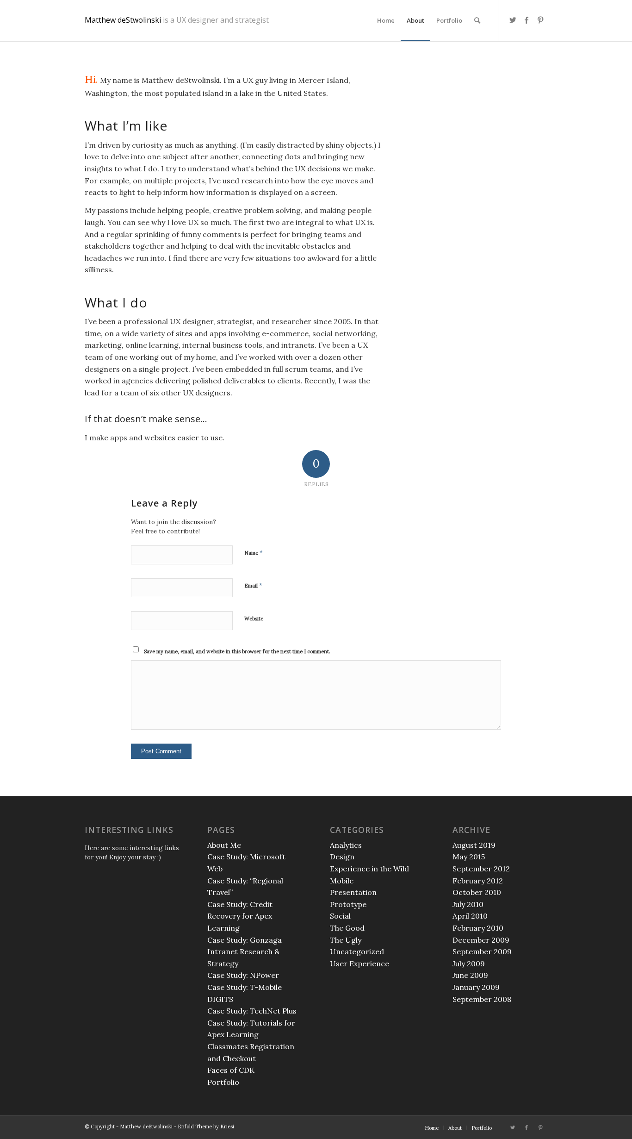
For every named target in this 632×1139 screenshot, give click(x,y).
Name (253, 553)
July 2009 (468, 963)
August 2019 (474, 845)
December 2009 (480, 940)
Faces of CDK (230, 1070)
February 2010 (477, 927)
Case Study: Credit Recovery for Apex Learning (240, 916)
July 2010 (467, 904)
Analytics (346, 845)
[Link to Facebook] (526, 20)
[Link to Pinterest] (540, 20)
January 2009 (476, 987)
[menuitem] (386, 20)
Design (342, 856)
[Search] (477, 20)
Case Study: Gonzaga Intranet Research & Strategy (244, 951)
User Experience (359, 963)
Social (340, 915)
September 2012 (481, 868)
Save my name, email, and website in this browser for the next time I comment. (237, 651)
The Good (347, 927)
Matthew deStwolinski (177, 20)
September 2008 (481, 999)
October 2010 (476, 892)
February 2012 (477, 880)
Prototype (348, 904)
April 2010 (470, 915)
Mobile (341, 880)
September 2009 (482, 951)
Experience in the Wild (369, 868)
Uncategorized (357, 951)
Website (253, 618)
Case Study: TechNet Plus (252, 1010)
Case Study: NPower (243, 975)
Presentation (353, 892)
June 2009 (470, 975)
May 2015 (468, 856)
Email (253, 585)
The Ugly (345, 940)
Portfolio (223, 1082)
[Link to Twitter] (513, 20)
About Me (224, 845)
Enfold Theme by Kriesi (206, 1126)
